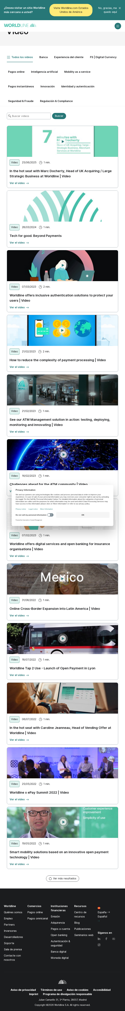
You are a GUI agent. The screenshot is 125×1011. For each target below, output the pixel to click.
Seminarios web (83, 935)
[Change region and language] (99, 921)
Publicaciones (82, 928)
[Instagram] (99, 945)
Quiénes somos (13, 912)
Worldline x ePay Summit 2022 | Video (39, 792)
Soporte (9, 943)
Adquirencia (58, 922)
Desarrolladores (13, 937)
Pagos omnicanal (37, 918)
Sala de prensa (13, 949)
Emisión (55, 916)
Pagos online (35, 912)
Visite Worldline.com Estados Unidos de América (71, 10)
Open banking (59, 935)
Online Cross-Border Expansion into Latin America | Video (55, 609)
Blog (77, 922)
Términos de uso (51, 989)
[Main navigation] (118, 26)
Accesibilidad (102, 989)
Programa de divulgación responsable (67, 994)
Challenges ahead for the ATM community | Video (49, 484)
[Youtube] (113, 939)
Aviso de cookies (77, 989)
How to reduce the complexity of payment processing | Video (58, 360)
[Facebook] (106, 939)
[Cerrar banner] (119, 10)
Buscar (59, 115)
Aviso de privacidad (23, 989)
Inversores (10, 930)
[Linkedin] (99, 939)
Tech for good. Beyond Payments (36, 236)
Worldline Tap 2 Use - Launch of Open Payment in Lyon (52, 668)
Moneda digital (60, 957)
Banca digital (58, 951)
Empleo (8, 918)
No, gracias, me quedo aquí (107, 10)
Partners (9, 924)
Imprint (33, 994)
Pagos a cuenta (60, 928)
